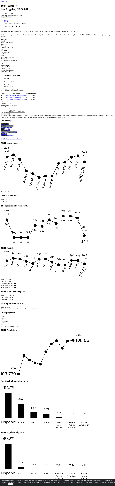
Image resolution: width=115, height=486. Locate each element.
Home (6, 20)
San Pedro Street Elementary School (15, 95)
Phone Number (5, 107)
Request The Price (6, 17)
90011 (6, 21)
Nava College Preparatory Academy (15, 99)
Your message (5, 112)
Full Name (4, 103)
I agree (10, 484)
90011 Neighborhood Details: (11, 139)
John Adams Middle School (13, 97)
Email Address (5, 105)
